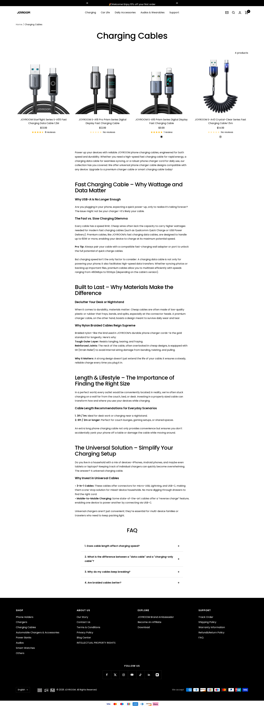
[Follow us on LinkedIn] (149, 675)
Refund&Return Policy (211, 632)
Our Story (82, 617)
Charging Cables (26, 627)
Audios (20, 643)
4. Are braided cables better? (103, 582)
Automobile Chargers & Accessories (37, 632)
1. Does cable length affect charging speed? (112, 546)
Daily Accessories (125, 12)
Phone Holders (24, 617)
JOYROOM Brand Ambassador (156, 617)
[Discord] (157, 675)
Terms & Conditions (88, 627)
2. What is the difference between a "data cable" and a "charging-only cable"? (129, 559)
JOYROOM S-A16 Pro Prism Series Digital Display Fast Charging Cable (102, 121)
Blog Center (84, 637)
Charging (90, 12)
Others (20, 653)
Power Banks (23, 637)
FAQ (201, 637)
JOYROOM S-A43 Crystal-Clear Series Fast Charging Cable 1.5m (220, 121)
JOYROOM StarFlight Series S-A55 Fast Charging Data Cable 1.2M (43, 121)
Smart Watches (25, 648)
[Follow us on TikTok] (140, 675)
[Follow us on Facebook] (107, 675)
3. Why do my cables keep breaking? (107, 572)
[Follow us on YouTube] (132, 675)
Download (144, 627)
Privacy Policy (85, 632)
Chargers (21, 622)
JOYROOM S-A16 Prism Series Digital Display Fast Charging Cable (161, 121)
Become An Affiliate (149, 622)
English (21, 689)
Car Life (105, 12)
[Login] (239, 12)
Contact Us (83, 622)
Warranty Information (211, 627)
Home (19, 24)
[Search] (233, 12)
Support (174, 12)
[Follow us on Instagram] (123, 675)
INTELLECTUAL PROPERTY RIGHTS (96, 643)
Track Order (205, 617)
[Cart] (246, 12)
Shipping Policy (207, 622)
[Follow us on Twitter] (115, 675)
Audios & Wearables (153, 12)
